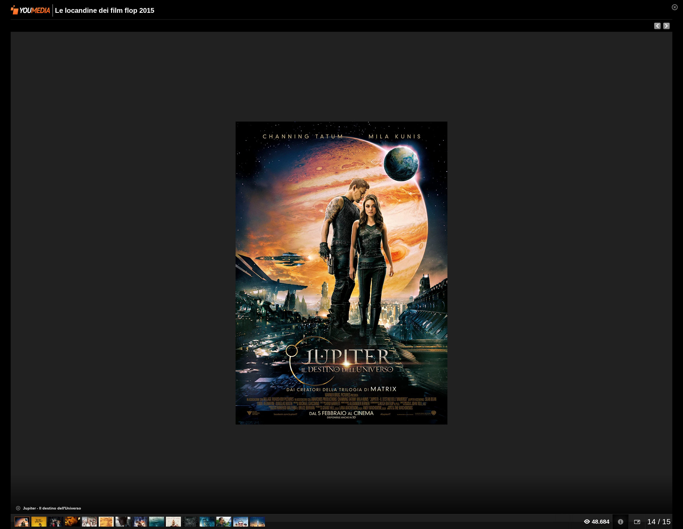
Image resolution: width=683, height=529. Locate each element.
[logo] (30, 9)
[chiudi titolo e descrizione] (18, 508)
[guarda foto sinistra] (77, 273)
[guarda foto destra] (407, 273)
